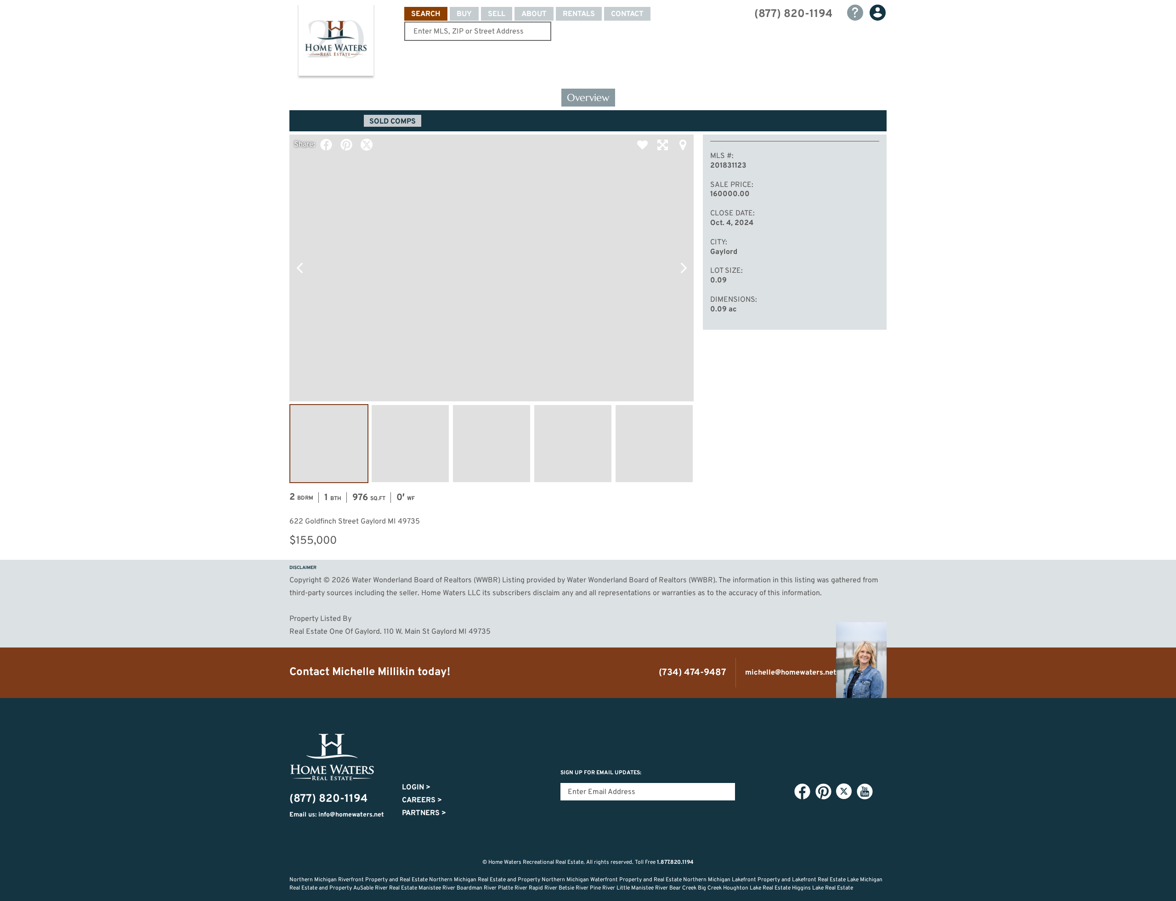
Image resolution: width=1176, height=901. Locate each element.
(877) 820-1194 (793, 14)
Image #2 (410, 443)
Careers (422, 800)
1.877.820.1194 (675, 862)
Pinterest (346, 145)
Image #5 (654, 443)
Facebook (326, 145)
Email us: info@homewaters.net (336, 815)
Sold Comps (392, 121)
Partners (424, 813)
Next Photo (683, 268)
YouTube (864, 791)
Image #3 (491, 443)
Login (416, 787)
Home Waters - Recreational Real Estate (335, 42)
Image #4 (572, 443)
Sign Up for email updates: (600, 773)
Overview (588, 97)
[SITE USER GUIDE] (855, 13)
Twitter (366, 145)
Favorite (642, 145)
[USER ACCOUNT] (878, 13)
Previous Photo (299, 268)
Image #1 (329, 443)
